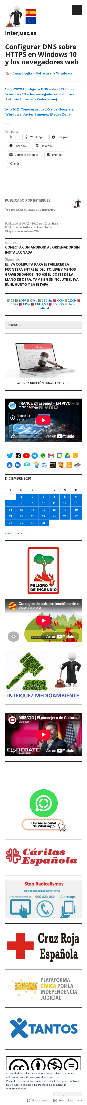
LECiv (72, 300)
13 (76, 503)
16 (32, 510)
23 (32, 516)
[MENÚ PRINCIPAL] (77, 10)
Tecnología (22, 73)
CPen (33, 300)
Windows (64, 73)
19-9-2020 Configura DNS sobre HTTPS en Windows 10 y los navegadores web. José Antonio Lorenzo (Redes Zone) (41, 94)
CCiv (60, 300)
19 (64, 510)
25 (54, 516)
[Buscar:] (43, 325)
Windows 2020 (30, 231)
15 (21, 510)
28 (10, 523)
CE (12, 300)
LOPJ (22, 300)
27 (76, 516)
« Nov (9, 533)
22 (21, 516)
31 (43, 523)
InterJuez (51, 223)
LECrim (47, 300)
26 (65, 516)
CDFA (14, 304)
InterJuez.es (20, 32)
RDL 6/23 (41, 304)
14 (10, 510)
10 (43, 503)
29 (21, 523)
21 (10, 516)
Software (43, 73)
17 (43, 510)
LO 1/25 (58, 304)
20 (76, 510)
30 (32, 523)
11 (54, 503)
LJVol (26, 304)
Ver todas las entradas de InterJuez (30, 209)
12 (64, 503)
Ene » (18, 533)
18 (54, 510)
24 (43, 516)
